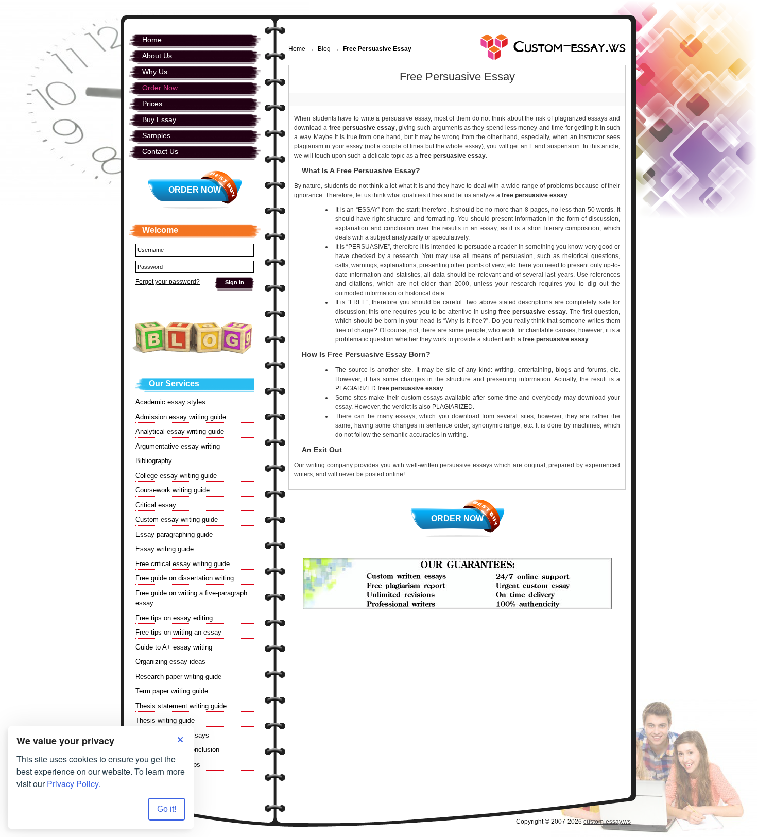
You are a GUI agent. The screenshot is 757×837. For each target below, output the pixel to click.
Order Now (457, 518)
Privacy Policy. (73, 784)
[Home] (553, 47)
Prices (152, 103)
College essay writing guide (176, 476)
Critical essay (155, 505)
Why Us (154, 71)
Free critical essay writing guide (182, 564)
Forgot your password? (167, 281)
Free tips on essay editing (174, 618)
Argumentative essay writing (177, 446)
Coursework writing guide (172, 490)
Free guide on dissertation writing (184, 578)
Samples (156, 135)
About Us (157, 56)
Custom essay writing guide (176, 519)
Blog (324, 49)
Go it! (166, 809)
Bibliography (153, 461)
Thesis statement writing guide (181, 706)
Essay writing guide (164, 549)
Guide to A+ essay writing (173, 647)
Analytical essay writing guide (179, 431)
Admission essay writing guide (180, 417)
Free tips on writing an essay (178, 632)
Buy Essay (159, 119)
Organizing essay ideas (170, 661)
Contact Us (160, 151)
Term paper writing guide (171, 691)
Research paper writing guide (178, 676)
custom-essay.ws (607, 821)
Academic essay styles (170, 402)
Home (296, 49)
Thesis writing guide (165, 720)
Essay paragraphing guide (174, 534)
